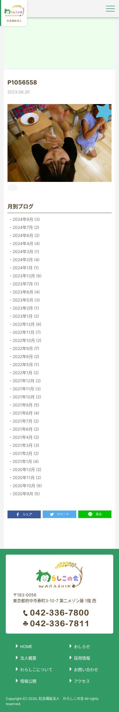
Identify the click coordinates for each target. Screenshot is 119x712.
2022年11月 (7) (26, 332)
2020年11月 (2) (26, 477)
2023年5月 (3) (26, 299)
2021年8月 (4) (25, 412)
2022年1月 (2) (25, 372)
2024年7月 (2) (25, 227)
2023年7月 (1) (25, 283)
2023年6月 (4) (26, 291)
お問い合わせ (86, 669)
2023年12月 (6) (27, 275)
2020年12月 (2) (26, 469)
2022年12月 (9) (26, 324)
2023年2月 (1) (25, 308)
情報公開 (28, 681)
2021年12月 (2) (26, 380)
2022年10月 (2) (26, 340)
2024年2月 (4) (26, 259)
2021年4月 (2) (25, 437)
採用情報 (82, 658)
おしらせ (82, 646)
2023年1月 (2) (25, 316)
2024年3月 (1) (25, 251)
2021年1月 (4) (25, 461)
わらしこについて (36, 669)
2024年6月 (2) (26, 235)
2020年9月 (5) (26, 493)
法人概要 (28, 658)
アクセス (82, 681)
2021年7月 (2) (25, 421)
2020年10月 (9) (27, 485)
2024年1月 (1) (25, 267)
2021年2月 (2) (25, 453)
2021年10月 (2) (26, 396)
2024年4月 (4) (26, 243)
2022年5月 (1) (25, 364)
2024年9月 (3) (26, 219)
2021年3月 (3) (25, 445)
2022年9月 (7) (25, 348)
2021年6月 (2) (25, 429)
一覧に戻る (59, 533)
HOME (26, 646)
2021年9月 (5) (25, 404)
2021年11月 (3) (26, 388)
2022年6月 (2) (25, 356)
